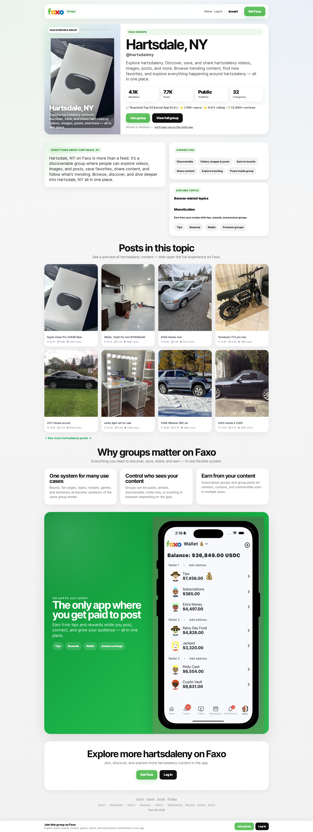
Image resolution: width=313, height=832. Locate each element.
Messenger (116, 804)
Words (211, 804)
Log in (218, 11)
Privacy (172, 799)
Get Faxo (254, 11)
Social (101, 804)
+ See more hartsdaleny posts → (68, 438)
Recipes (190, 804)
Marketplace (175, 804)
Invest (233, 11)
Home (208, 11)
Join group (138, 118)
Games (201, 804)
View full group (167, 118)
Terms (161, 799)
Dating (131, 804)
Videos (159, 804)
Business (145, 804)
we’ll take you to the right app (174, 127)
